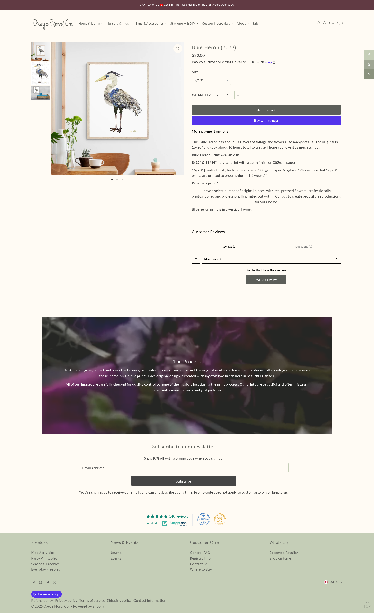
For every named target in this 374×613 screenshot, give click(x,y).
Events (116, 558)
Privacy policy (66, 600)
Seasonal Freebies (45, 564)
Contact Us (199, 564)
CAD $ (333, 582)
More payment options (210, 131)
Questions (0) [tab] (303, 246)
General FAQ (200, 552)
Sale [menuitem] (255, 23)
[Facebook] (34, 582)
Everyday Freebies (45, 569)
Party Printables (44, 558)
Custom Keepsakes (216, 23)
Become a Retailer (283, 552)
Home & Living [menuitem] (89, 23)
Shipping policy (119, 600)
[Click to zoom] (177, 48)
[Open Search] (318, 23)
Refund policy (42, 600)
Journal (117, 552)
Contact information (149, 600)
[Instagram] (40, 582)
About (241, 23)
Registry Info (200, 558)
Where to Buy (201, 569)
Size (195, 72)
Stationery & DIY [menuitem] (182, 23)
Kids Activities (43, 552)
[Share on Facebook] (369, 55)
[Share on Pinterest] (369, 74)
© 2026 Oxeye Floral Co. (50, 606)
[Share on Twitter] (369, 64)
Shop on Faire (280, 558)
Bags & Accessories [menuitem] (150, 23)
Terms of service (92, 600)
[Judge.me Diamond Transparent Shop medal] (203, 519)
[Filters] (196, 259)
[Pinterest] (48, 582)
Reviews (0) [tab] (229, 246)
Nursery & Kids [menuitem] (118, 23)
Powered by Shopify (89, 606)
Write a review (266, 279)
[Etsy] (54, 582)
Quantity (201, 95)
